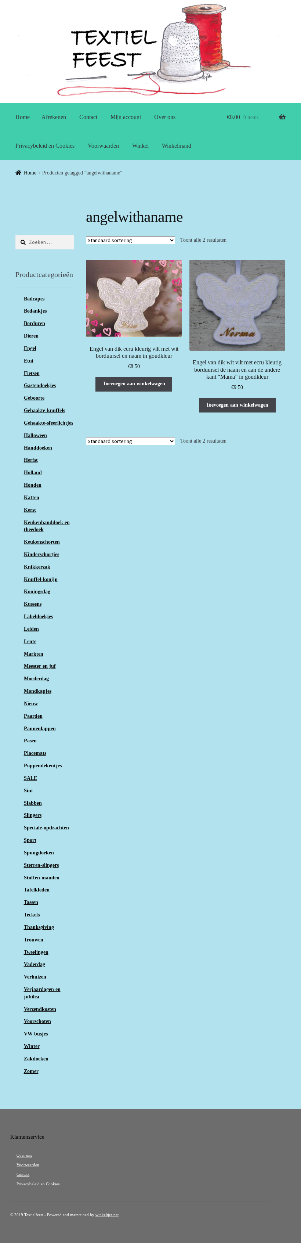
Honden (32, 485)
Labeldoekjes (38, 616)
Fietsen (32, 373)
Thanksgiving (39, 927)
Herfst (31, 460)
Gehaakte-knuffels (44, 410)
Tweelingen (36, 952)
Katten (31, 497)
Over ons (164, 117)
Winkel (140, 146)
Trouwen (33, 940)
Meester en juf (40, 666)
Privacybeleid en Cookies (45, 146)
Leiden (31, 629)
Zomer (31, 1071)
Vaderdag (34, 964)
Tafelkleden (37, 890)
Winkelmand (176, 146)
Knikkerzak (37, 567)
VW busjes (36, 1034)
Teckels (32, 915)
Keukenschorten (42, 542)
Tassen (31, 902)
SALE (30, 778)
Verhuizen (35, 977)
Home (22, 117)
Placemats (35, 753)
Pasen (30, 740)
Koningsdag (37, 591)
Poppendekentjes (43, 765)
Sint (28, 790)
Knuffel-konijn (41, 579)
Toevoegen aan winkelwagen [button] (134, 383)
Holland (33, 472)
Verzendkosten (40, 1009)
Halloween (35, 435)
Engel (30, 348)
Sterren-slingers (41, 865)
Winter (32, 1046)
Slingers (32, 815)
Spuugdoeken (39, 852)
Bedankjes (35, 311)
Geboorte (34, 398)
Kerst (30, 510)
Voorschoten (37, 1021)
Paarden (33, 716)
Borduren (34, 323)
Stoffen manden (41, 877)
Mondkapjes (37, 691)
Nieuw (31, 703)
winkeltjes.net (107, 1215)
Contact (88, 117)
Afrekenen (53, 117)
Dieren (31, 336)
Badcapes (34, 299)
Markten (33, 654)
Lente (30, 641)
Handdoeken (38, 448)
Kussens (32, 604)
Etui (28, 361)
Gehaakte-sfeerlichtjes (48, 423)
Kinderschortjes (41, 554)
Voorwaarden (103, 146)
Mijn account (125, 117)
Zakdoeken (36, 1059)
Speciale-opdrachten (46, 828)
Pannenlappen (40, 728)
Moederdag (36, 678)
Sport (30, 840)
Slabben (33, 803)
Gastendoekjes (40, 385)
